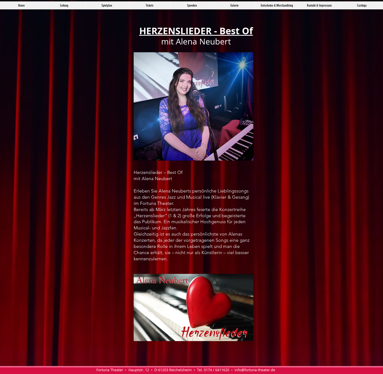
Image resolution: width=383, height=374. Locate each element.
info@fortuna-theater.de (255, 369)
